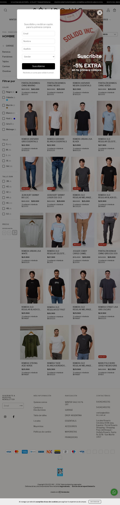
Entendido (94, 502)
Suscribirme (38, 66)
